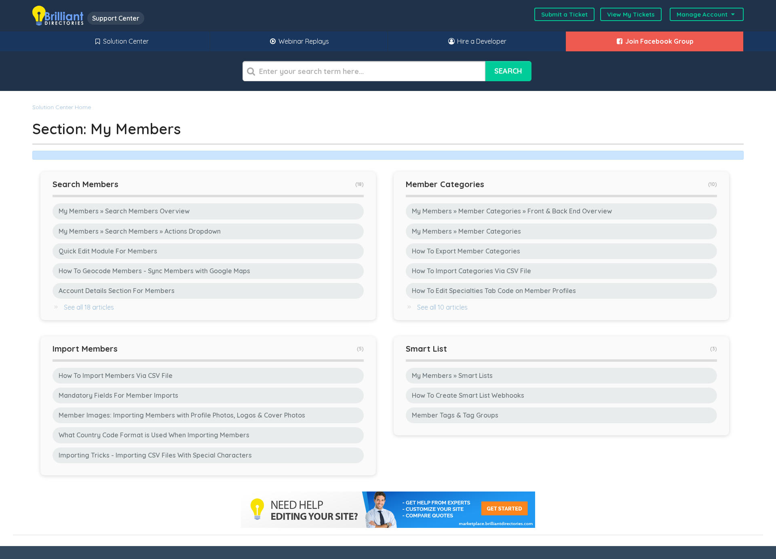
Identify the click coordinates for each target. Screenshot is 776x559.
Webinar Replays (303, 41)
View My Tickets (631, 14)
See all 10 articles (442, 307)
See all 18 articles (89, 307)
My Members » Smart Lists (452, 375)
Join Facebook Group (659, 41)
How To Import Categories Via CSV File (471, 271)
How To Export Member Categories (466, 251)
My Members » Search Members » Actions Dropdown (140, 231)
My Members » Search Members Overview (124, 211)
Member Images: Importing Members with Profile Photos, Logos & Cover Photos (182, 415)
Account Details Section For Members (117, 291)
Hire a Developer (480, 41)
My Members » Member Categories (466, 231)
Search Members (85, 184)
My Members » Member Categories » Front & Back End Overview (512, 211)
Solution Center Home (61, 107)
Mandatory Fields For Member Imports (118, 395)
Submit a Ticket (564, 14)
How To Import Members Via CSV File (116, 375)
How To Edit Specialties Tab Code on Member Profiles (494, 291)
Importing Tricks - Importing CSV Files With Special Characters (155, 455)
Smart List (426, 349)
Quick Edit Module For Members (108, 251)
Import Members (85, 349)
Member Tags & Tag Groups (455, 415)
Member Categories (445, 184)
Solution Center (125, 41)
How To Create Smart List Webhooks (468, 395)
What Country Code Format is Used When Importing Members (154, 435)
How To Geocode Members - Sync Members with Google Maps (154, 271)
